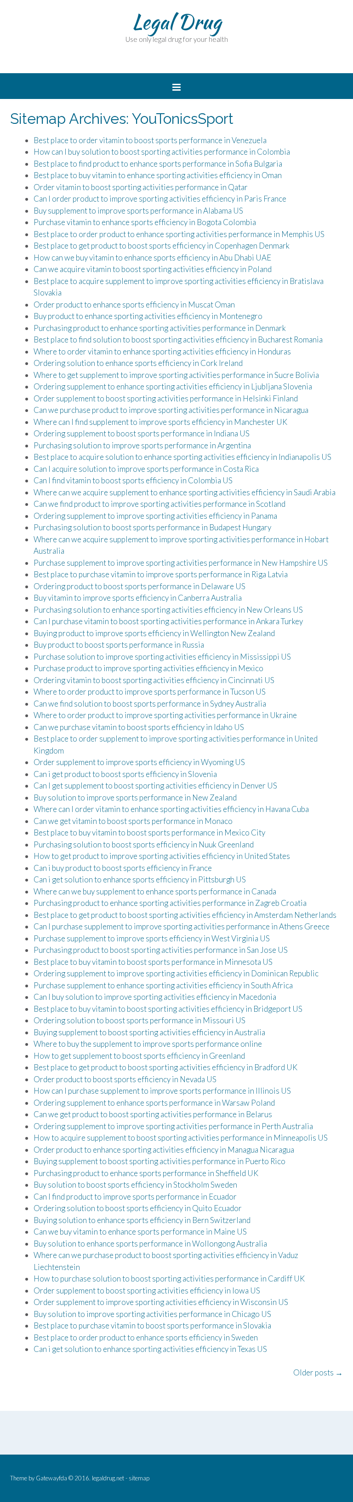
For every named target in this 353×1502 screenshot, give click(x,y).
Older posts (318, 1372)
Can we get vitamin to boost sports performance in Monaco (133, 821)
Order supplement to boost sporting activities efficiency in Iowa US (147, 1290)
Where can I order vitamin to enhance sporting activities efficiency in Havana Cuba (171, 809)
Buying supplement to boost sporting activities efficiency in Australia (149, 1032)
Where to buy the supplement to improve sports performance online (148, 1044)
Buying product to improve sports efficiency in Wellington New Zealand (154, 633)
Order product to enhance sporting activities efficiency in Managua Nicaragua (164, 1149)
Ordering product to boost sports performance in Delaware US (139, 586)
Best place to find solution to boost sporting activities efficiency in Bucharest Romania (178, 339)
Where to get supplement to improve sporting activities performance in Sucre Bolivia (176, 375)
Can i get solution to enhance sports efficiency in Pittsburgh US (140, 879)
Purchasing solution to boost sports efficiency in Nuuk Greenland (144, 844)
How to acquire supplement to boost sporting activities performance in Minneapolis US (181, 1137)
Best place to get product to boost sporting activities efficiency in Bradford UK (165, 1067)
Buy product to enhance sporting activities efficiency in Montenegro (148, 316)
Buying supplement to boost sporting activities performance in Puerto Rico (159, 1161)
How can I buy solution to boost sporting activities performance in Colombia (162, 152)
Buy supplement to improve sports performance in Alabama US (138, 210)
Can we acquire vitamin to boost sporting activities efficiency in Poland (153, 269)
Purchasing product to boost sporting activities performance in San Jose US (161, 950)
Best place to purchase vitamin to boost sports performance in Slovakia (152, 1325)
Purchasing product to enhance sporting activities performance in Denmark (160, 328)
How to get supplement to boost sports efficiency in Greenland (139, 1056)
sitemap (139, 1478)
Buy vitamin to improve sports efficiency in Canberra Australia (138, 598)
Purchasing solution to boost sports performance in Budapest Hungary (152, 527)
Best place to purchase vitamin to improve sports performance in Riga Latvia (161, 574)
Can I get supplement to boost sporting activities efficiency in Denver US (155, 785)
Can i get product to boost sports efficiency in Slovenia (125, 774)
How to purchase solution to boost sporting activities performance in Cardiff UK (169, 1278)
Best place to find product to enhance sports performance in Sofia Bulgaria (158, 163)
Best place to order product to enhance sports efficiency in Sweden (146, 1337)
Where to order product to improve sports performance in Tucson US (150, 691)
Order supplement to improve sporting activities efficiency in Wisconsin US (161, 1302)
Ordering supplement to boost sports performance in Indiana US (142, 433)
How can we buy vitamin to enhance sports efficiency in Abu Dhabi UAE (152, 257)
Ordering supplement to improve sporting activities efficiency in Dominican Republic (176, 973)
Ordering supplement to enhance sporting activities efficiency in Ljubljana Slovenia (173, 386)
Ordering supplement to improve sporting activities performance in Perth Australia (173, 1126)
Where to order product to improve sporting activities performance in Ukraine (165, 715)
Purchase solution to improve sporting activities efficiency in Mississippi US (162, 656)
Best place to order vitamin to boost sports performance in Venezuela (150, 140)
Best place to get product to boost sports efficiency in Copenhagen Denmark (162, 245)
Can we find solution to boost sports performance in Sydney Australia (150, 703)
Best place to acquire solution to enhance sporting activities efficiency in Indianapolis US (182, 457)
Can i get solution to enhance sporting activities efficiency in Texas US (150, 1349)
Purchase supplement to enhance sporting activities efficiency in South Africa (163, 985)
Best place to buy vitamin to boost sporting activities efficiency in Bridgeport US (168, 1009)
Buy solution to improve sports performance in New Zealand (135, 797)
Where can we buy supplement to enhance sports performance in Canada (155, 891)
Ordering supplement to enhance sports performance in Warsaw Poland (154, 1103)
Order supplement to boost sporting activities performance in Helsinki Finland (166, 398)
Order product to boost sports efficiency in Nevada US (125, 1079)
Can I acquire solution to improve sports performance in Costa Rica (146, 469)
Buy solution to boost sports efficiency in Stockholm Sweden (135, 1184)
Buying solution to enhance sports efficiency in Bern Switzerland (142, 1220)
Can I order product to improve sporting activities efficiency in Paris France (160, 198)
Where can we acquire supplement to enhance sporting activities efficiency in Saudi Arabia (185, 492)
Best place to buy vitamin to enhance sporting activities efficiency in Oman (158, 175)
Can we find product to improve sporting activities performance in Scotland (159, 504)
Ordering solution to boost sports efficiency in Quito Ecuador (138, 1208)
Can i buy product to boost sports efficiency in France (123, 868)
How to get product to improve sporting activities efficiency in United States (162, 856)
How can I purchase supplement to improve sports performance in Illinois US (162, 1091)
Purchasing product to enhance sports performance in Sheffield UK (146, 1173)
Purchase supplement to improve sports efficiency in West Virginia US (152, 938)
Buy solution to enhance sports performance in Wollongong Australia (150, 1243)
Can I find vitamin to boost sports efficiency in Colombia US (133, 480)
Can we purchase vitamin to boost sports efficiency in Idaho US (139, 727)
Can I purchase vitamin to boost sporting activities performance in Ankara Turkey (168, 621)
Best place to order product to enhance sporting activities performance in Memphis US (179, 234)
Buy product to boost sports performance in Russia (119, 645)
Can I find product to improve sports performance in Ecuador (135, 1196)
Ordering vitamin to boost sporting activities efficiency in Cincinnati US (154, 680)
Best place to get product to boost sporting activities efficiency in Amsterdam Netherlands (185, 915)
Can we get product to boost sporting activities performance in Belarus (153, 1114)
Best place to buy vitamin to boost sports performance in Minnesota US (153, 962)
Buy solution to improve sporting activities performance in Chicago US (152, 1314)
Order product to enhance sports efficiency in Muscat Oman (134, 304)
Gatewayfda (51, 1478)
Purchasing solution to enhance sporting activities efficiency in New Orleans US (168, 610)
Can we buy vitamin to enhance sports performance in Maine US (140, 1231)
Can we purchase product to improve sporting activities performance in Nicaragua (171, 410)
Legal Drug (176, 21)
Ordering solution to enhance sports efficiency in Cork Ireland (138, 363)
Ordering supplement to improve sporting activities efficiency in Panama (155, 516)
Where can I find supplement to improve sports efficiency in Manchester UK (160, 422)
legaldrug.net (108, 1478)
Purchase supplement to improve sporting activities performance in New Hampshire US (181, 563)
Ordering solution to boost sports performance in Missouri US (139, 1020)
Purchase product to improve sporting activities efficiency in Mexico (148, 668)
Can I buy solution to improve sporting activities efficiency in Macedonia (155, 997)
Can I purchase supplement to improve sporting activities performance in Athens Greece (182, 926)
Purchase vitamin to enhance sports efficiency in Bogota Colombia (145, 222)
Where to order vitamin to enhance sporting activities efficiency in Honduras (162, 351)
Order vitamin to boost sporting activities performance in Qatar (141, 187)
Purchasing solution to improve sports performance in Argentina (142, 445)
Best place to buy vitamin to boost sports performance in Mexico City (149, 832)
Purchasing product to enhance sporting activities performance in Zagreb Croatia (170, 903)
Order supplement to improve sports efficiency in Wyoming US (139, 762)
